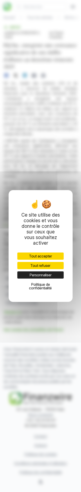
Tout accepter (40, 256)
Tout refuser (40, 265)
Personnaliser (40, 275)
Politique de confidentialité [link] (40, 286)
